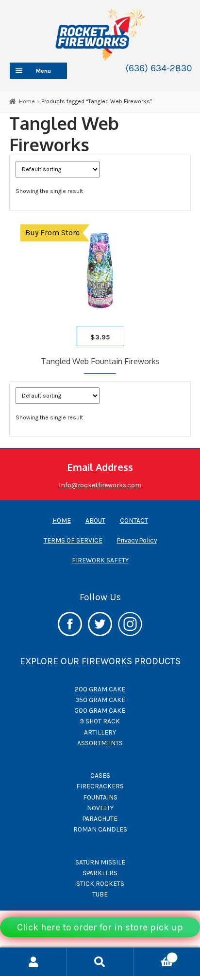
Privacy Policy (137, 540)
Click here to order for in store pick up (100, 927)
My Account (33, 962)
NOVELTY (100, 808)
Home (26, 101)
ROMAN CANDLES (100, 829)
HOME (61, 520)
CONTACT (134, 520)
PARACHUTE (100, 818)
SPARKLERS (100, 873)
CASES (100, 775)
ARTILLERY (100, 732)
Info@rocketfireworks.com (100, 485)
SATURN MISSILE (100, 862)
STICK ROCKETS (100, 883)
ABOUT (95, 520)
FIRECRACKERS (100, 786)
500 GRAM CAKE (100, 710)
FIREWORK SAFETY (100, 560)
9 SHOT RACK (100, 721)
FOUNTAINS (100, 797)
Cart (153, 954)
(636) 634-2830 (159, 68)
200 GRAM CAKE (100, 689)
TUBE (100, 894)
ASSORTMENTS (100, 743)
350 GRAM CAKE (100, 700)
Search (100, 962)
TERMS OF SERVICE (73, 540)
